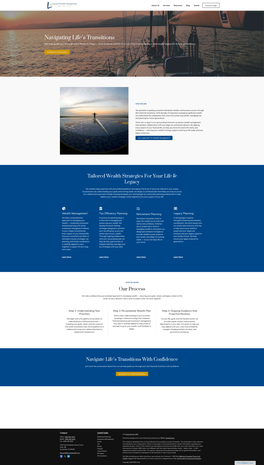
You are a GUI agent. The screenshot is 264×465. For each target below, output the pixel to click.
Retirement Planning (104, 437)
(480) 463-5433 (70, 437)
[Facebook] (61, 456)
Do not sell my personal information (189, 458)
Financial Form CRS (131, 434)
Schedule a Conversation (57, 52)
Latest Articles (102, 451)
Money (99, 446)
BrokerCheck (170, 438)
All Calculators (102, 456)
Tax (98, 444)
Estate (99, 441)
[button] (155, 5)
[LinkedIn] (68, 456)
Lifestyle (100, 449)
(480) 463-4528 (70, 439)
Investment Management (105, 439)
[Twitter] (65, 456)
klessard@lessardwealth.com (70, 453)
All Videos (100, 453)
